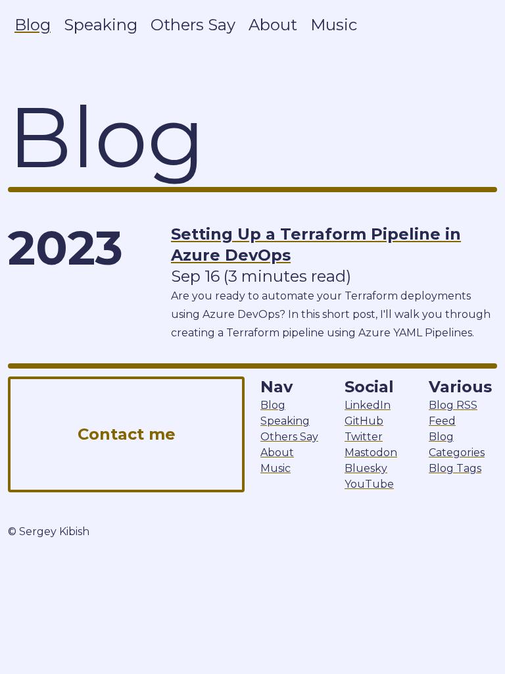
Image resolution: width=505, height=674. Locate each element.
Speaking (100, 24)
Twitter (364, 436)
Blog (32, 24)
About (273, 24)
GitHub (364, 421)
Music (333, 24)
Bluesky (366, 468)
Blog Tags (455, 468)
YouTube (369, 484)
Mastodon (371, 452)
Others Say (193, 24)
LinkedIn (368, 405)
